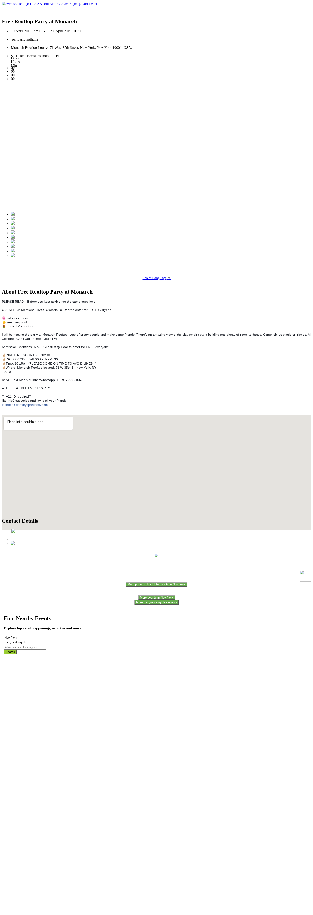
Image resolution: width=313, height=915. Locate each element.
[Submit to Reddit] (13, 246)
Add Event (89, 4)
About (44, 4)
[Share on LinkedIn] (13, 242)
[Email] (13, 237)
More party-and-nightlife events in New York (156, 584)
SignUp (75, 4)
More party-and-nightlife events (156, 602)
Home (34, 4)
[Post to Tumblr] (13, 233)
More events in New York (156, 597)
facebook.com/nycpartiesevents (25, 405)
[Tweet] (13, 219)
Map (53, 4)
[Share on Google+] (13, 223)
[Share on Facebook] (13, 214)
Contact (63, 4)
